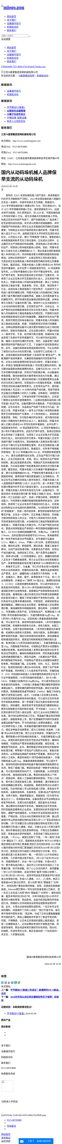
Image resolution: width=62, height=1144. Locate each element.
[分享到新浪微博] (9, 982)
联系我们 (11, 30)
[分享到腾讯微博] (12, 982)
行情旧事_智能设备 (17, 118)
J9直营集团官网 (26, 75)
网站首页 (11, 16)
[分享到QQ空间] (5, 982)
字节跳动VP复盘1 (16, 107)
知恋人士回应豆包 (16, 121)
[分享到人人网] (15, 982)
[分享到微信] (19, 982)
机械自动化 (12, 27)
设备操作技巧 (14, 23)
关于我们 (11, 20)
